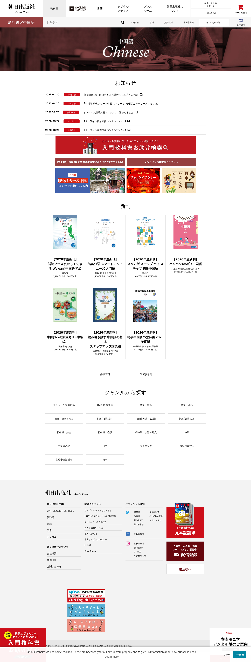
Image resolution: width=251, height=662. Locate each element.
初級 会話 (187, 405)
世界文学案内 (91, 533)
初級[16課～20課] (146, 418)
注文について (85, 645)
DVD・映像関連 (105, 405)
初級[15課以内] (105, 418)
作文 (105, 446)
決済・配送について (101, 645)
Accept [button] (240, 654)
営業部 (137, 512)
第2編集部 (138, 520)
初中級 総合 (64, 432)
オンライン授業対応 (64, 405)
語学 (49, 530)
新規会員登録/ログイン (210, 4)
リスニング (146, 446)
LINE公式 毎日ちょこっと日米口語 (100, 516)
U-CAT (88, 545)
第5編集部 (154, 512)
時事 (105, 459)
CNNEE (137, 551)
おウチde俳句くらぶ (94, 527)
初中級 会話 (105, 432)
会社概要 (52, 553)
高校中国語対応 (64, 459)
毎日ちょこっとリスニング (97, 521)
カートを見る (241, 12)
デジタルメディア (123, 8)
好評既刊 (168, 22)
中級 (187, 432)
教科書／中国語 (21, 22)
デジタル (52, 536)
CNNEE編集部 (156, 516)
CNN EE (78, 8)
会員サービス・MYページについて (50, 645)
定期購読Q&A (72, 645)
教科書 (54, 8)
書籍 (100, 8)
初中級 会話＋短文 (146, 432)
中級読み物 (64, 446)
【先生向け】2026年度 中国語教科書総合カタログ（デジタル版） (90, 162)
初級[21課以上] (187, 418)
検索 (122, 22)
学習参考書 (189, 22)
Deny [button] (227, 654)
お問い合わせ (211, 12)
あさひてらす (155, 520)
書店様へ (185, 569)
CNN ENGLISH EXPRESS (60, 510)
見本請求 (241, 24)
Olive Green (90, 550)
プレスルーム (148, 8)
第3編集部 (139, 524)
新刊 (152, 22)
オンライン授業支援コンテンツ (161, 162)
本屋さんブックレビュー (96, 539)
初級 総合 (146, 405)
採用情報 (52, 560)
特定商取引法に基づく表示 (121, 645)
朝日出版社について (175, 8)
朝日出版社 (21, 8)
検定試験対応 (187, 446)
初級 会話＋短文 (64, 418)
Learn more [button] (112, 656)
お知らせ (135, 22)
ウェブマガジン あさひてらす (98, 510)
